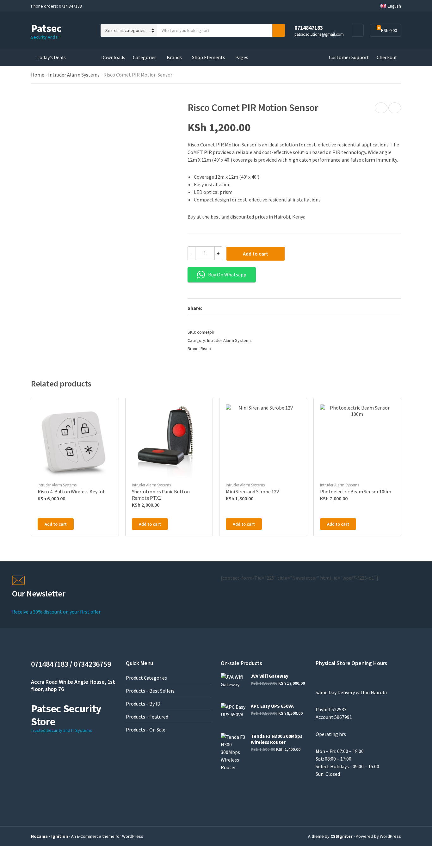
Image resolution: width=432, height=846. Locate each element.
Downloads (113, 57)
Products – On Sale (145, 729)
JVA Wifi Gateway (269, 676)
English (394, 6)
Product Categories (146, 678)
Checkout (387, 57)
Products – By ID (143, 704)
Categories (145, 57)
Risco (206, 348)
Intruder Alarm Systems (74, 74)
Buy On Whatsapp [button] (227, 274)
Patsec (46, 28)
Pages (241, 57)
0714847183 (308, 27)
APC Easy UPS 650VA (272, 706)
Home (37, 74)
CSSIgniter (341, 836)
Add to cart (255, 253)
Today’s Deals (51, 57)
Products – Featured (147, 716)
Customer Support (349, 57)
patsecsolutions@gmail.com (319, 34)
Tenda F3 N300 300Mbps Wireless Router (276, 739)
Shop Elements (208, 57)
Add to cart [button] (56, 524)
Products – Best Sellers (150, 691)
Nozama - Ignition (49, 836)
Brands (174, 57)
